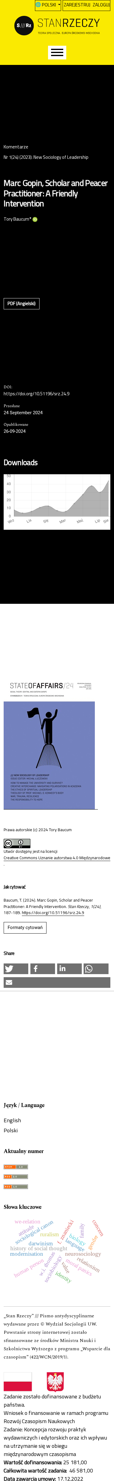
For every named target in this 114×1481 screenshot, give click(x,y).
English (12, 1120)
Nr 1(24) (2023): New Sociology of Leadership (46, 157)
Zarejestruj (77, 4)
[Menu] (57, 52)
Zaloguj (101, 4)
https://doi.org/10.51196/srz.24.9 (36, 394)
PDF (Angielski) (22, 303)
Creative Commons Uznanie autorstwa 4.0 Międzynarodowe (57, 858)
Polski (11, 1130)
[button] (16, 968)
